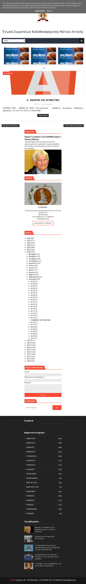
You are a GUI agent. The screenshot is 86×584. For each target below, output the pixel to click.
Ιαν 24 (33, 295)
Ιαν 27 (33, 290)
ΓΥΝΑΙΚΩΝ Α (31, 456)
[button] (42, 68)
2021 (29, 250)
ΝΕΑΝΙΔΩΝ (30, 491)
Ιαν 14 (33, 315)
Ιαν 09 (33, 327)
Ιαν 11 (33, 324)
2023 (29, 245)
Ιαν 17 (33, 311)
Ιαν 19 (33, 306)
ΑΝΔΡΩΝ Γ (30, 447)
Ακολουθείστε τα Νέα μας (43, 223)
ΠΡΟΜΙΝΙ (30, 513)
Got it (49, 11)
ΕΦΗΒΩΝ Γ (30, 469)
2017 (29, 345)
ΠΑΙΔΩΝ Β (30, 500)
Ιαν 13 (33, 318)
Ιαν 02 (33, 336)
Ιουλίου (32, 265)
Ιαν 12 (33, 322)
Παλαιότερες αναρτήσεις (74, 126)
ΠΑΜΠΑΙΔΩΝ (31, 509)
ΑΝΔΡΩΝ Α (9, 73)
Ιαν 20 (33, 304)
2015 (29, 350)
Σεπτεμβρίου (34, 261)
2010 (29, 361)
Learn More (40, 11)
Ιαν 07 (33, 331)
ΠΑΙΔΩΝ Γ (30, 505)
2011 (29, 359)
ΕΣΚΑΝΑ (13, 580)
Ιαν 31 (33, 281)
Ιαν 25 (33, 293)
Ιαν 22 (33, 300)
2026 (29, 238)
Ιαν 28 (33, 288)
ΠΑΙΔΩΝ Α (30, 496)
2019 (29, 340)
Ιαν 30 (33, 284)
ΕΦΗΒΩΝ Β (30, 465)
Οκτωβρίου (33, 259)
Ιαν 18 (33, 309)
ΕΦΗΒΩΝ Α (30, 460)
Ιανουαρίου (33, 279)
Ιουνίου (31, 268)
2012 (29, 356)
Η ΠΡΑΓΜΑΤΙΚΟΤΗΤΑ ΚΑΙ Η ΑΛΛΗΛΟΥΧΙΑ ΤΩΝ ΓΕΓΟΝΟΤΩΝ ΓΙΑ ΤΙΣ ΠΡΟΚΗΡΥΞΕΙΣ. (47, 547)
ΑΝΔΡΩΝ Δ (30, 452)
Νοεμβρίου (33, 256)
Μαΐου (31, 270)
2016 (29, 347)
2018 (29, 343)
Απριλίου (32, 272)
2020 (29, 252)
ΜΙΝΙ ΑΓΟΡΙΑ (31, 483)
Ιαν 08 (33, 329)
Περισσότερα (43, 115)
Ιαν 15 (33, 313)
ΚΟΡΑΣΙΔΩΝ (31, 474)
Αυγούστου (33, 263)
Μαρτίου (32, 275)
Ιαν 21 (33, 302)
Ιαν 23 (33, 297)
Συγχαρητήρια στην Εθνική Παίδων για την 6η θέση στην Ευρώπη (47, 556)
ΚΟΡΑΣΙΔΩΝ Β (32, 478)
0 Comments (48, 104)
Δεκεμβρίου (33, 254)
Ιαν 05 (33, 334)
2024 (29, 243)
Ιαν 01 (33, 338)
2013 (29, 354)
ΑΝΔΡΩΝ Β (30, 443)
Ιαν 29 (33, 286)
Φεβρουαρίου (34, 277)
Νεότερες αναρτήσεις (10, 126)
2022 (29, 247)
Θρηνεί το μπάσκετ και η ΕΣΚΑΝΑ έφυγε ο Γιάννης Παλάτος (45, 529)
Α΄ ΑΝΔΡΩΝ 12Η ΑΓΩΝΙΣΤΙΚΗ (43, 100)
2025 (29, 240)
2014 (29, 352)
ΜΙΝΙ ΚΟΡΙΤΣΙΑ (32, 487)
